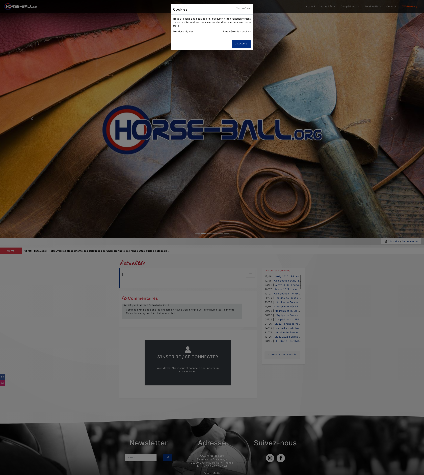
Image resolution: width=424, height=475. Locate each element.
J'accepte (241, 44)
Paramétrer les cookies (237, 31)
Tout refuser (243, 8)
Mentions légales (183, 31)
